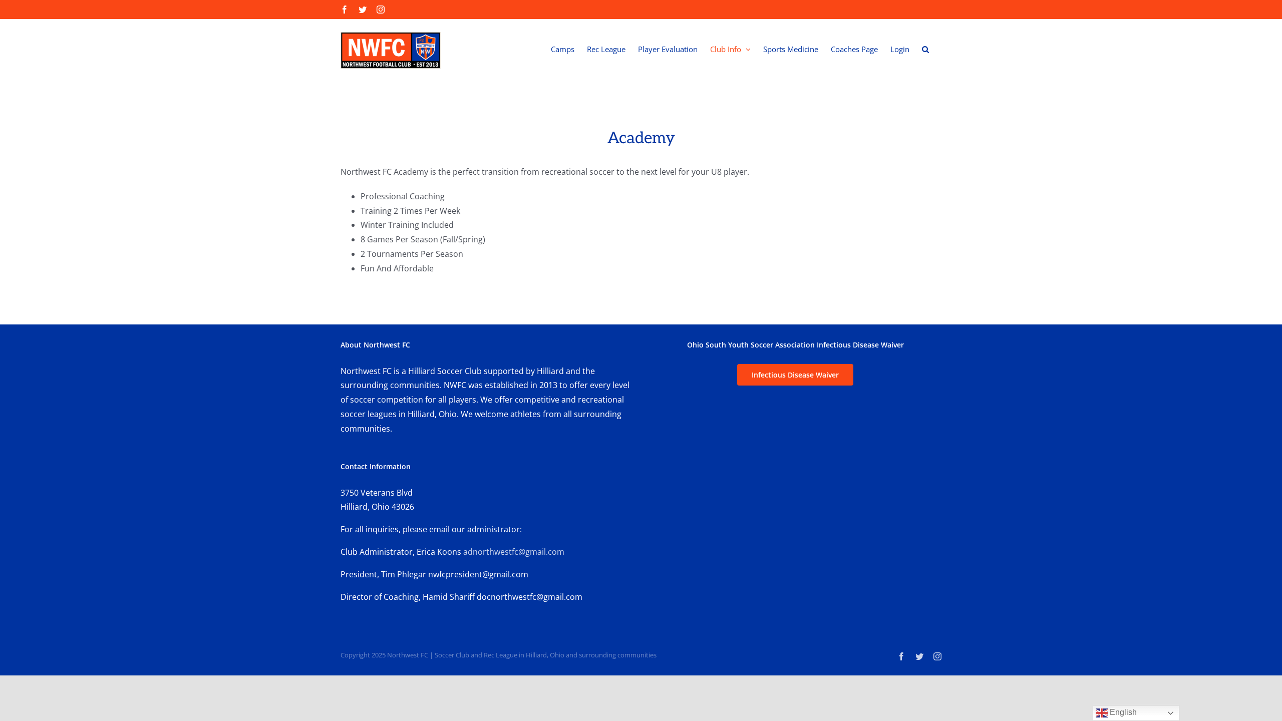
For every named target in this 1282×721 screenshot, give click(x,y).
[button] (925, 49)
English (1122, 712)
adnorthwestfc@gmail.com (514, 551)
